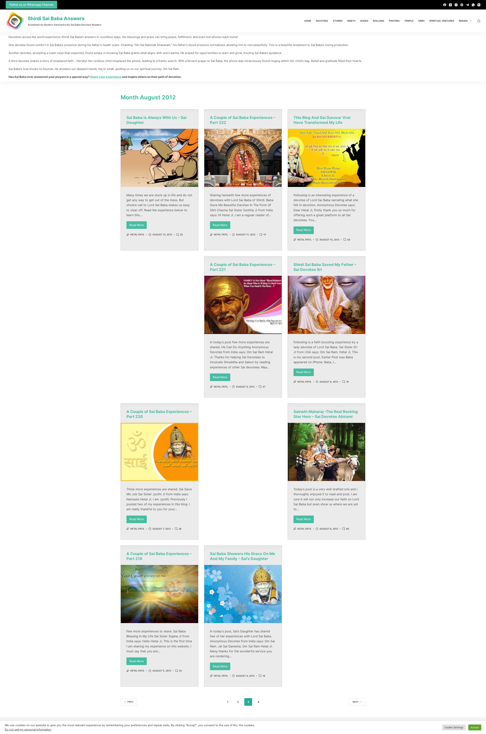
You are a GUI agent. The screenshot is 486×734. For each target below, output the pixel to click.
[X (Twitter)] (450, 4)
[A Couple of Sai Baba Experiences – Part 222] (243, 158)
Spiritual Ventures (441, 20)
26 (180, 528)
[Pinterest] (461, 4)
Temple (408, 20)
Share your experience (105, 77)
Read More (138, 224)
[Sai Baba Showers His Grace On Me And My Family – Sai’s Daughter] (243, 594)
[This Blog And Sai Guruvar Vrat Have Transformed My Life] (326, 158)
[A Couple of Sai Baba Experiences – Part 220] (159, 452)
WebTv (351, 20)
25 (181, 234)
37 (264, 386)
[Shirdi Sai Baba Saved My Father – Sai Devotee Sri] (326, 305)
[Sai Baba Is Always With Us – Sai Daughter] (159, 158)
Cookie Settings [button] (453, 727)
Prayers (394, 20)
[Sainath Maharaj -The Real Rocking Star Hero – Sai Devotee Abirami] (326, 452)
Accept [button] (475, 727)
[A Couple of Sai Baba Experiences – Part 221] (243, 305)
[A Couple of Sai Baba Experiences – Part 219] (159, 594)
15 (264, 234)
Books (364, 20)
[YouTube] (478, 4)
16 (347, 381)
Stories (337, 20)
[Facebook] (444, 4)
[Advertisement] (159, 284)
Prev (130, 701)
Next (356, 701)
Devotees (322, 20)
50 (348, 239)
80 (347, 528)
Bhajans (378, 20)
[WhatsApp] (473, 4)
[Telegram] (467, 4)
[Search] (478, 21)
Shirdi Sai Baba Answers (56, 18)
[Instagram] (456, 4)
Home (307, 20)
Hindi (421, 20)
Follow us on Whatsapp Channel (31, 4)
